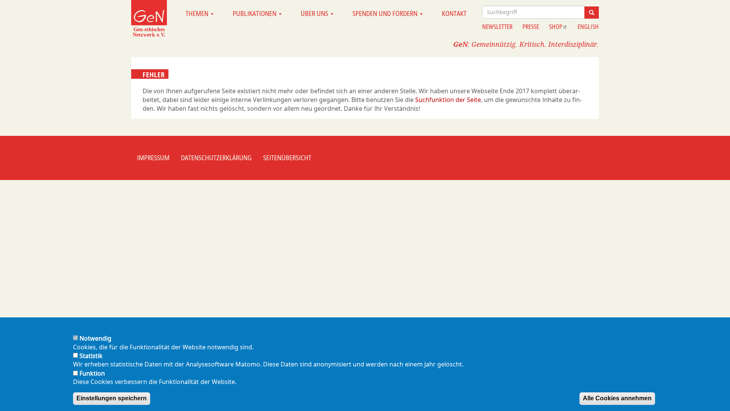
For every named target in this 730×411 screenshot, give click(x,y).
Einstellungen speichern (111, 398)
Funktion (92, 373)
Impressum (153, 157)
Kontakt (454, 13)
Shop (555, 26)
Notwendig (95, 338)
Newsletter (497, 26)
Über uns (315, 13)
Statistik (91, 356)
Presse (530, 26)
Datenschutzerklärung (216, 157)
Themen (198, 13)
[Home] (149, 18)
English (588, 26)
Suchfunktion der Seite (448, 100)
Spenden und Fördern (385, 13)
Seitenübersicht (287, 157)
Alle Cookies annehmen (617, 398)
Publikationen (255, 13)
